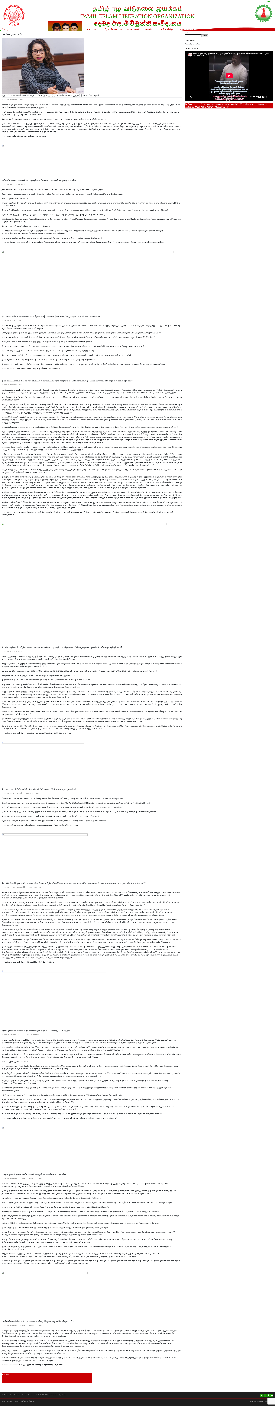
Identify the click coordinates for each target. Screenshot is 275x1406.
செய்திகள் (91, 29)
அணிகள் (149, 29)
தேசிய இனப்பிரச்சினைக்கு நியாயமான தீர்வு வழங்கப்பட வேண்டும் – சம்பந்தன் (36, 1030)
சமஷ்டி (105, 1118)
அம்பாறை (31, 368)
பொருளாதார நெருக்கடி (47, 825)
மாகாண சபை (45, 733)
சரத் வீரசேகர (43, 368)
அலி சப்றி (65, 1263)
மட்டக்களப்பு (54, 368)
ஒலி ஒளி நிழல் (167, 29)
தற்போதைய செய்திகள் (19, 825)
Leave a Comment (32, 793)
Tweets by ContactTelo (192, 44)
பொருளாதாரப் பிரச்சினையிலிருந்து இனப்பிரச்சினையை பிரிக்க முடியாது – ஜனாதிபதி (39, 789)
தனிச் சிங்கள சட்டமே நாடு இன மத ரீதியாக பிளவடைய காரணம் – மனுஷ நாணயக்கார (40, 180)
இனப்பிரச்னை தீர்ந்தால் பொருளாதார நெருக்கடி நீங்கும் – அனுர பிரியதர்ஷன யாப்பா (38, 1321)
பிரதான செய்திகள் (17, 242)
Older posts (6, 1374)
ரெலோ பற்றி (133, 29)
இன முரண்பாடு (34, 512)
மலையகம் (41, 136)
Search (187, 32)
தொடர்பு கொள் (187, 29)
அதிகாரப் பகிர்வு (54, 1263)
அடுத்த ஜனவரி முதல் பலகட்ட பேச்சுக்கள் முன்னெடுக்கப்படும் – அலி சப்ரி (34, 1174)
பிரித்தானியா (8, 515)
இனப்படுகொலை (34, 962)
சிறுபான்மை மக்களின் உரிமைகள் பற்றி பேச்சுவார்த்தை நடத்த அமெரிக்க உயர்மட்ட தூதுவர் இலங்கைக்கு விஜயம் (50, 95)
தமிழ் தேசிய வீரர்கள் (112, 29)
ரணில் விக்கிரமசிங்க (61, 733)
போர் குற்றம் (48, 962)
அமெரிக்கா (30, 136)
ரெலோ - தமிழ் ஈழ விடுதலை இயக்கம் (21, 1401)
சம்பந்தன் (113, 1118)
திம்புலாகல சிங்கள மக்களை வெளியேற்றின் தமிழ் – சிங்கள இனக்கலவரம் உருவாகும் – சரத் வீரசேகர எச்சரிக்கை (51, 316)
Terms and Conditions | (257, 1401)
